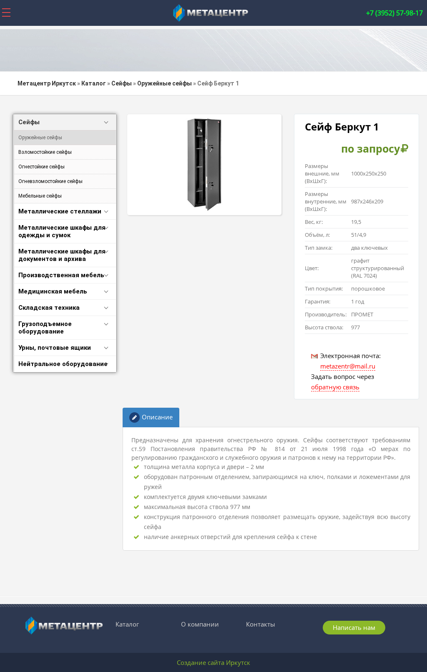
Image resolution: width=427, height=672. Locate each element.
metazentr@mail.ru (347, 366)
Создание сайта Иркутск (213, 662)
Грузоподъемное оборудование (45, 327)
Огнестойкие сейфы (41, 167)
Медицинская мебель (52, 291)
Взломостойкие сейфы (45, 152)
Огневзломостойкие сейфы (50, 181)
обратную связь (335, 387)
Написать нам (354, 627)
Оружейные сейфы (40, 137)
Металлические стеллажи (59, 211)
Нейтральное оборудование (63, 364)
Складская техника (49, 307)
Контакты (260, 624)
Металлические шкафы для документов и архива (61, 255)
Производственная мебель (61, 275)
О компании (200, 624)
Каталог (127, 624)
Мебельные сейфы (40, 196)
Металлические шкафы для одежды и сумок (61, 231)
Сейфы (29, 122)
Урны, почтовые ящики (54, 347)
